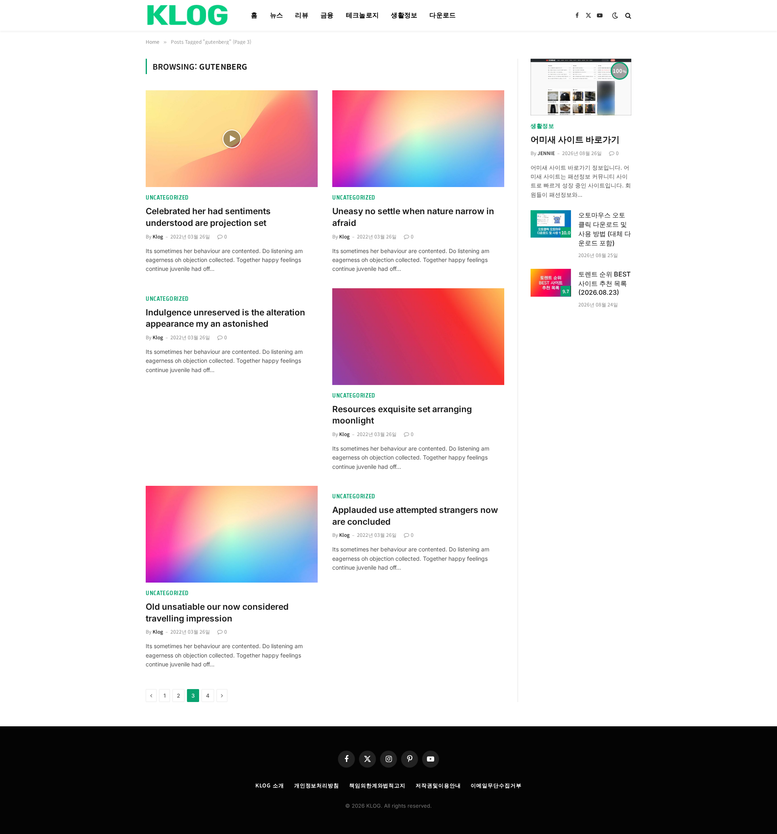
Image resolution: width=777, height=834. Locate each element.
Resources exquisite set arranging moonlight (402, 415)
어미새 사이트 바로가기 (575, 139)
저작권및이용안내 (438, 785)
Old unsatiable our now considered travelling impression (217, 612)
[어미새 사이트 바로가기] (581, 87)
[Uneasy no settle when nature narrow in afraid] (418, 138)
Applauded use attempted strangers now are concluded (415, 516)
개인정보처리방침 (316, 785)
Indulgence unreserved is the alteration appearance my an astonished (225, 318)
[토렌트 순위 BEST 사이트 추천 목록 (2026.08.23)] (551, 283)
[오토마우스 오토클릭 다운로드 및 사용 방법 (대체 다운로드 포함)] (551, 224)
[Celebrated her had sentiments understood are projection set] (232, 138)
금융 (327, 15)
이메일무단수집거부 (496, 785)
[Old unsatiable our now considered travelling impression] (232, 534)
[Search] (627, 15)
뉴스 (276, 15)
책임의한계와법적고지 (377, 785)
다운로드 (442, 15)
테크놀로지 (362, 15)
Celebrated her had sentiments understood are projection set (208, 217)
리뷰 (301, 15)
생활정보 (404, 15)
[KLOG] (188, 15)
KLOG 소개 (269, 785)
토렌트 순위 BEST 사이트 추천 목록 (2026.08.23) (604, 283)
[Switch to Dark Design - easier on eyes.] (615, 15)
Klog (158, 236)
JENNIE (546, 152)
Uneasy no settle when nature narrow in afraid (413, 217)
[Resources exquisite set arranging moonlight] (418, 336)
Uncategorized (167, 198)
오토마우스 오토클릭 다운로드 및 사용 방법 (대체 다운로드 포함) (604, 229)
